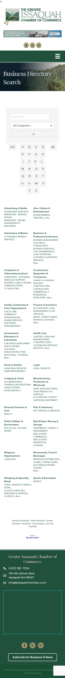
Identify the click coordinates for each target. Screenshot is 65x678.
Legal (36, 365)
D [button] (43, 147)
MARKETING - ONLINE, (15, 220)
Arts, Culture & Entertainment (41, 210)
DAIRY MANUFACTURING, (45, 389)
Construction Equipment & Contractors (40, 273)
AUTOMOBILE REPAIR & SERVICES (15, 238)
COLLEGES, (10, 349)
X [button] (43, 183)
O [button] (36, 168)
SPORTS (37, 481)
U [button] (23, 183)
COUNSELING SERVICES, (45, 345)
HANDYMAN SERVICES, (15, 368)
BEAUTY (8, 414)
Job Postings (38, 524)
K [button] (35, 161)
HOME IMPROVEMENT (15, 371)
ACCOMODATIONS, (13, 382)
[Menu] (57, 56)
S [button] (36, 176)
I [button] (23, 161)
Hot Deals (26, 524)
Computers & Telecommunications (16, 272)
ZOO (47, 218)
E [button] (23, 154)
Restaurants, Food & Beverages (45, 454)
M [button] (23, 168)
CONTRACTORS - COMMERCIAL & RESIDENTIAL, (41, 292)
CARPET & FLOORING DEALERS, (43, 281)
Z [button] (36, 190)
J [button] (29, 161)
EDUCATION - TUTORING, (16, 355)
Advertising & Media (15, 208)
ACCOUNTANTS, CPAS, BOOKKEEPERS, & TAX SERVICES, (44, 311)
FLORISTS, (9, 496)
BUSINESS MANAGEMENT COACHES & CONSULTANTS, (45, 243)
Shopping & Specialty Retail (16, 480)
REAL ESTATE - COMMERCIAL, (40, 435)
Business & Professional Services (45, 235)
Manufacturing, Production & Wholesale (42, 382)
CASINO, (37, 462)
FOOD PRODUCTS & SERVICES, (43, 393)
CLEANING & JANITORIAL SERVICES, (45, 258)
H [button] (43, 154)
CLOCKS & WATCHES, (14, 490)
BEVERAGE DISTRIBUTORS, (46, 459)
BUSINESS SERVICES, (44, 249)
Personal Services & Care (15, 409)
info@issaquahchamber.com (27, 583)
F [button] (29, 154)
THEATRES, (38, 218)
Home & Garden (13, 365)
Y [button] (29, 190)
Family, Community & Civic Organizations (16, 306)
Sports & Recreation (44, 478)
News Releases (38, 521)
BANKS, (37, 317)
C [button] (36, 147)
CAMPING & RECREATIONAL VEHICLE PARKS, (17, 386)
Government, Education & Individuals (11, 336)
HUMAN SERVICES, (13, 320)
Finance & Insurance (45, 304)
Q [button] (23, 176)
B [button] (29, 147)
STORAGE (38, 445)
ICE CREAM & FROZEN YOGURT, (44, 466)
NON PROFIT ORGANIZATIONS (12, 324)
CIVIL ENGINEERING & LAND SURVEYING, (44, 253)
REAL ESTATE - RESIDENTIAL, (40, 441)
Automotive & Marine (16, 233)
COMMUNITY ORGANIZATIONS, (12, 315)
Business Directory (20, 521)
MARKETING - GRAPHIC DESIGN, (15, 216)
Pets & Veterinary (43, 407)
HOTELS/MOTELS (12, 390)
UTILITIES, (22, 428)
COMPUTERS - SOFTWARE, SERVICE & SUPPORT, (17, 278)
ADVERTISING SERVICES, (16, 212)
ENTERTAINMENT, (41, 215)
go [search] (33, 133)
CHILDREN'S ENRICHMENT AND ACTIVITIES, (17, 345)
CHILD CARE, (10, 311)
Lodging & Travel (14, 378)
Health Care (39, 333)
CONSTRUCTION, (41, 286)
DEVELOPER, (39, 297)
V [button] (29, 183)
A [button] (23, 147)
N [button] (29, 168)
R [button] (30, 176)
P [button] (43, 168)
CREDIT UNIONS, (50, 317)
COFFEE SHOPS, (50, 462)
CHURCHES (10, 459)
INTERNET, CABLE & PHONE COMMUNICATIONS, (17, 284)
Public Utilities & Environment (13, 423)
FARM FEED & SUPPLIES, (16, 493)
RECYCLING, (10, 428)
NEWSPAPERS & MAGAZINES (12, 224)
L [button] (42, 161)
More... (36, 263)
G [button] (36, 154)
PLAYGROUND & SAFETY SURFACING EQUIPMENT (45, 398)
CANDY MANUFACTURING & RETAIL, (17, 486)
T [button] (43, 176)
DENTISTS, (38, 348)
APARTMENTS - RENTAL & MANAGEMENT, (45, 429)
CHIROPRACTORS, (42, 342)
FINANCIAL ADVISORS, (44, 320)
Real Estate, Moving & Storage (45, 423)
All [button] (52, 147)
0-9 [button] (12, 147)
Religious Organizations (12, 454)
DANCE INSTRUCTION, (15, 352)
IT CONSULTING (11, 288)
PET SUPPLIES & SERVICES (46, 411)
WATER (7, 431)
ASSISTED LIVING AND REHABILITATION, (44, 338)
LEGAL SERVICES (41, 368)
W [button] (36, 183)
